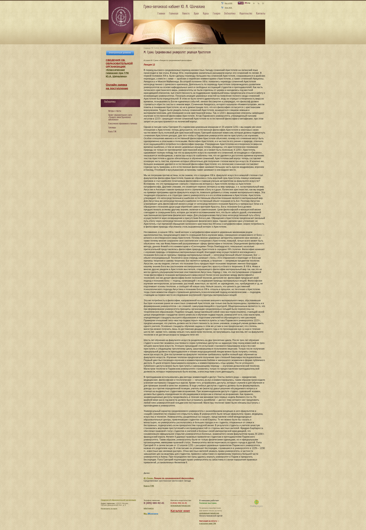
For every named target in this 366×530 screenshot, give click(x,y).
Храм (196, 13)
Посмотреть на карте (109, 508)
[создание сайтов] (256, 504)
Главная (147, 48)
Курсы (206, 13)
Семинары (112, 127)
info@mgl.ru (149, 508)
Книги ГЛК (149, 486)
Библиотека (229, 13)
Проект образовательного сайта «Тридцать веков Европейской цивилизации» (120, 117)
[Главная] (121, 17)
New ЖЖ (228, 8)
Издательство (246, 13)
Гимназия (173, 13)
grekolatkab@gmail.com (180, 506)
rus (241, 3)
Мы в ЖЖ (228, 3)
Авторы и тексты (114, 111)
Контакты (260, 13)
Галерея (216, 13)
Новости (186, 13)
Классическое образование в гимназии (122, 123)
